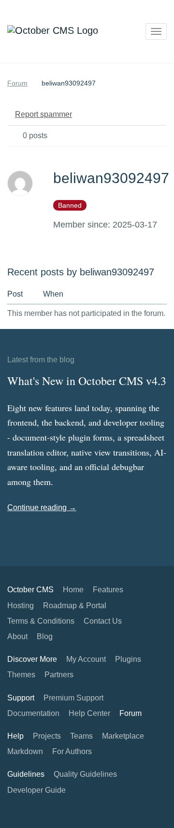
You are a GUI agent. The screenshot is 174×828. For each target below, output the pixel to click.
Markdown (25, 751)
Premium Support (73, 698)
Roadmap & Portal (74, 605)
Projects (47, 736)
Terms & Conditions (40, 621)
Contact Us (103, 621)
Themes (21, 675)
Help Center (89, 713)
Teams (81, 736)
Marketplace (123, 736)
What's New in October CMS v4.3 (86, 380)
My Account (86, 659)
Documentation (33, 713)
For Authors (72, 751)
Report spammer (43, 114)
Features (108, 589)
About (17, 636)
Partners (58, 675)
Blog (45, 636)
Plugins (128, 659)
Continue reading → (41, 507)
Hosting (20, 605)
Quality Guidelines (85, 774)
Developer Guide (36, 790)
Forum (17, 83)
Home (73, 589)
